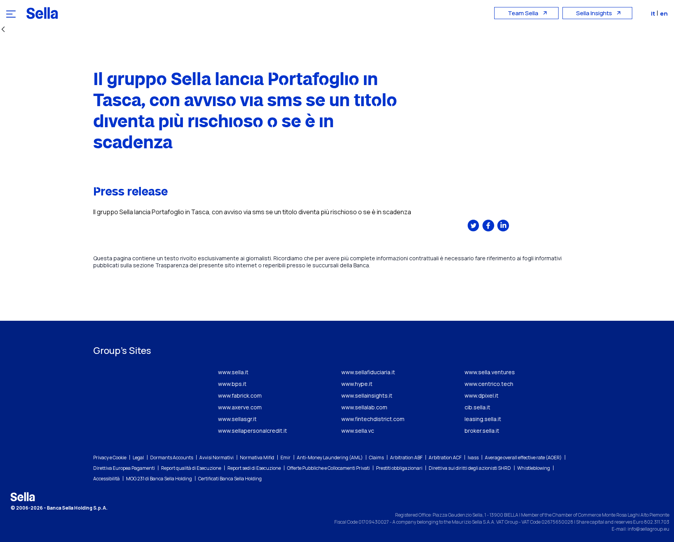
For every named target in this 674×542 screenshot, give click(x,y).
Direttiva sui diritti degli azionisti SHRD (470, 468)
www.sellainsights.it (366, 395)
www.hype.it (356, 383)
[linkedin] (503, 225)
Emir (285, 457)
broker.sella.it (482, 430)
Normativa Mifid (257, 457)
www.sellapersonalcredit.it (252, 430)
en (664, 13)
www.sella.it (233, 372)
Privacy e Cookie (109, 457)
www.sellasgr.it (237, 419)
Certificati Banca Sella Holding (230, 478)
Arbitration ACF (445, 457)
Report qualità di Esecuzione (191, 468)
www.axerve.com (240, 407)
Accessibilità (106, 478)
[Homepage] (42, 13)
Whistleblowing (533, 468)
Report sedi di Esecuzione (254, 468)
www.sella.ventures (490, 372)
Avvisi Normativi (216, 457)
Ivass (473, 457)
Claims (376, 457)
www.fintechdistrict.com (372, 419)
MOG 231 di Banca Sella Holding (159, 478)
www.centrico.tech (489, 383)
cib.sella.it (477, 407)
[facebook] (488, 225)
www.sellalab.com (364, 407)
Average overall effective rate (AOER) (523, 457)
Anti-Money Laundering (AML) (330, 457)
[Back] (3, 29)
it (653, 13)
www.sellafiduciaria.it (368, 372)
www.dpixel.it (481, 395)
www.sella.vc (357, 430)
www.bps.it (232, 383)
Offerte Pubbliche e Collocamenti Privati (328, 468)
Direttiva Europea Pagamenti (124, 468)
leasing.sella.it (483, 419)
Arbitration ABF (406, 457)
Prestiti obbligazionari (399, 468)
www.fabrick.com (240, 395)
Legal (138, 457)
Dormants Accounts (171, 457)
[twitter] (473, 225)
